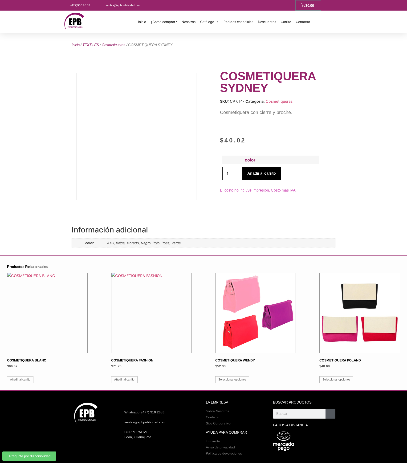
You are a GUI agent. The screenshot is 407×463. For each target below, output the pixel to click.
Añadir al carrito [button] (20, 379)
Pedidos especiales (238, 22)
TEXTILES (90, 45)
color (250, 160)
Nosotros (188, 22)
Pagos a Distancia (290, 425)
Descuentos (267, 22)
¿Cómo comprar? (164, 22)
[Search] (330, 414)
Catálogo (207, 22)
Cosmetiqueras (113, 45)
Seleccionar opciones (232, 379)
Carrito (286, 22)
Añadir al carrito (261, 173)
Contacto (303, 22)
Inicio (142, 22)
